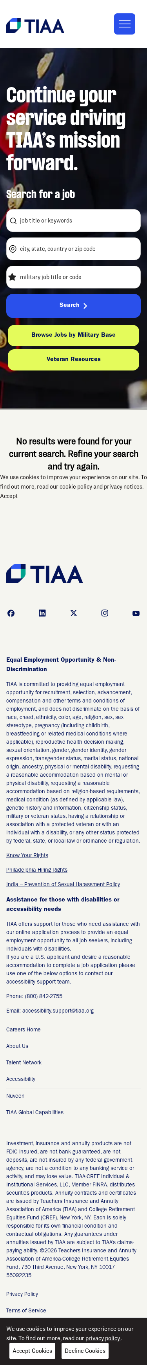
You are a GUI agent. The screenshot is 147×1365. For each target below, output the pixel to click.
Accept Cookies (32, 1350)
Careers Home (23, 1030)
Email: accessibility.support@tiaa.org (50, 1011)
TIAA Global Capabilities (35, 1113)
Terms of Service (26, 1311)
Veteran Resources (74, 360)
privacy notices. (123, 486)
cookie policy (76, 486)
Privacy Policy (22, 1294)
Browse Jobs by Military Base (73, 335)
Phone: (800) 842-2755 (34, 997)
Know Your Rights (27, 856)
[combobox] (73, 220)
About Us (17, 1046)
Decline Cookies (85, 1350)
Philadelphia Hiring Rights (36, 870)
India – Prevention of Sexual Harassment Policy (63, 885)
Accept (9, 496)
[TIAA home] (35, 25)
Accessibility (20, 1079)
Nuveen (15, 1096)
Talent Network (24, 1063)
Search (70, 306)
